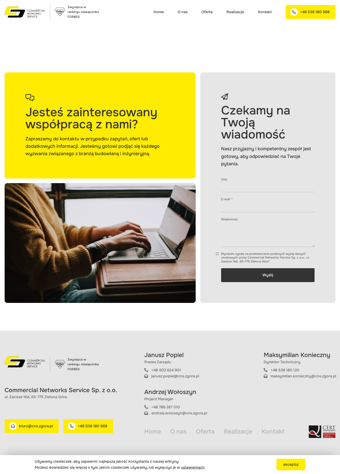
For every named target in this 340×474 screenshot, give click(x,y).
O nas (183, 11)
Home (159, 11)
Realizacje (235, 11)
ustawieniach (192, 467)
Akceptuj (290, 464)
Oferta (207, 11)
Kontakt (265, 11)
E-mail (226, 199)
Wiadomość (229, 219)
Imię (224, 179)
